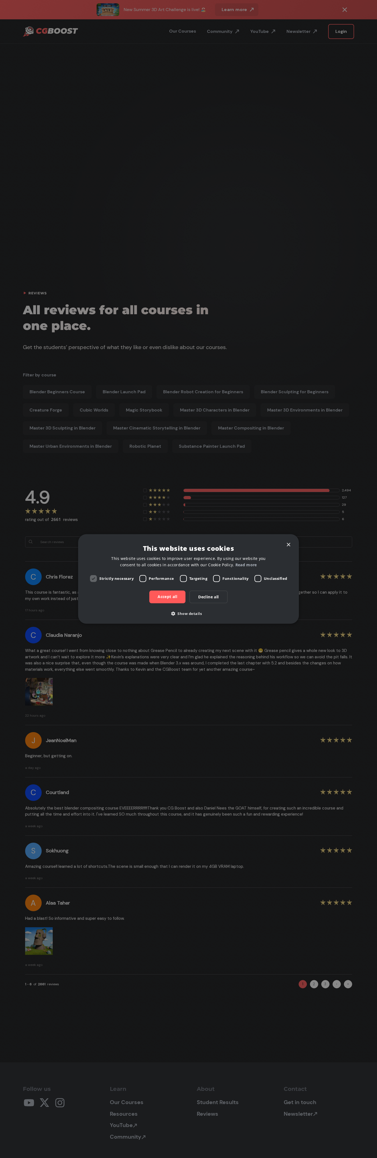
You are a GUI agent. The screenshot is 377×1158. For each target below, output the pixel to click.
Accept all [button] (167, 596)
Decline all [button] (208, 596)
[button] (188, 613)
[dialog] (188, 579)
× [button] (288, 545)
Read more (246, 564)
